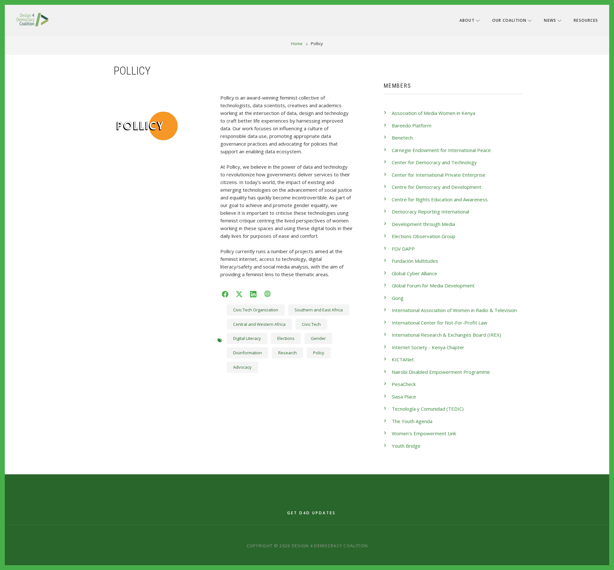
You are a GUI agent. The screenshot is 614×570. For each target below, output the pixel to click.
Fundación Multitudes (415, 261)
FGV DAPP (403, 248)
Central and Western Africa (259, 324)
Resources (586, 20)
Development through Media (423, 224)
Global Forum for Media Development (433, 285)
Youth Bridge (406, 446)
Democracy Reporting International (430, 211)
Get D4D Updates (311, 513)
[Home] (32, 19)
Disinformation (247, 353)
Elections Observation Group (423, 236)
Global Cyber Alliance (414, 273)
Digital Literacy (247, 338)
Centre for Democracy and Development (436, 187)
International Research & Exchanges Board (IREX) (446, 335)
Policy (318, 353)
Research (287, 353)
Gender (318, 338)
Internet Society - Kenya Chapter (428, 347)
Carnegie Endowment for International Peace (441, 150)
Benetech (402, 137)
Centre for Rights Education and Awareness (440, 199)
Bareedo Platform (411, 125)
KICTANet (403, 359)
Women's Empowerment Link (424, 433)
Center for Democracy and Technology (434, 162)
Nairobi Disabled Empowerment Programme (441, 372)
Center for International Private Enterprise (438, 175)
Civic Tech (311, 324)
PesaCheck (404, 384)
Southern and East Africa (319, 310)
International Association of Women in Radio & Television (454, 310)
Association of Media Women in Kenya (433, 113)
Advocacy (242, 367)
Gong (398, 298)
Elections (286, 338)
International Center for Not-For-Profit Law (439, 322)
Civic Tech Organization (255, 310)
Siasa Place (404, 396)
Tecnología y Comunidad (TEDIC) (428, 408)
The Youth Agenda (412, 421)
